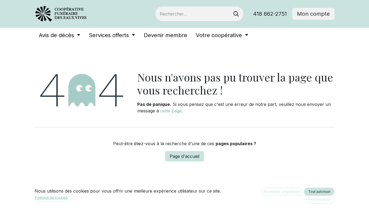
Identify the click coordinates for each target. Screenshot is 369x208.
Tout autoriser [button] (319, 192)
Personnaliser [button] (319, 199)
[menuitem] (60, 35)
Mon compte (313, 14)
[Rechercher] (236, 13)
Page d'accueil (184, 156)
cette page (171, 110)
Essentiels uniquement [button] (282, 192)
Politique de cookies (51, 198)
